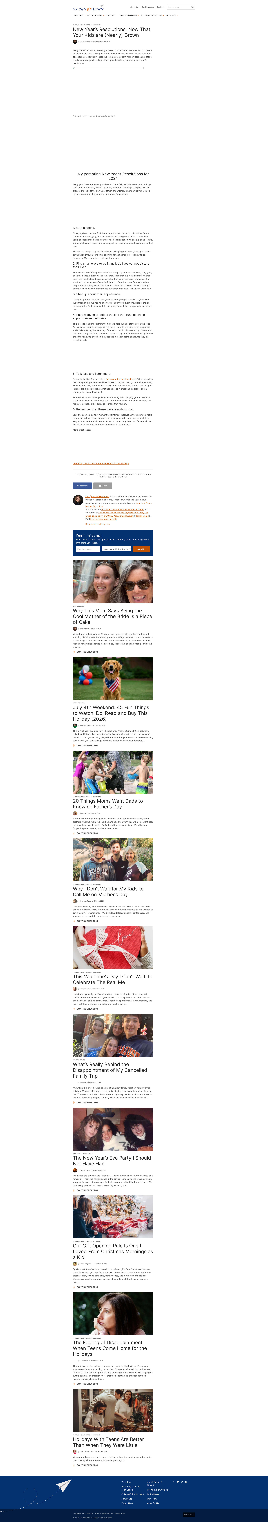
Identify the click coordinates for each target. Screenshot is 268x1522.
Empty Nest (127, 1503)
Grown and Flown (88, 7)
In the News (153, 1494)
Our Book (160, 7)
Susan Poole (84, 1360)
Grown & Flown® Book (158, 1490)
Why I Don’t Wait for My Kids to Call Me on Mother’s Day (108, 891)
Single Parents (79, 1060)
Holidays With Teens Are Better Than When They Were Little (108, 1442)
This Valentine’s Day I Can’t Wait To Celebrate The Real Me (112, 979)
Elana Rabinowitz (85, 1170)
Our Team (152, 1499)
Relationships (78, 606)
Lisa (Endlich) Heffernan (97, 496)
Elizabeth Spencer (86, 1264)
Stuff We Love (78, 703)
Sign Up (141, 549)
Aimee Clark (84, 1082)
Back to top (188, 1514)
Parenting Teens (94, 15)
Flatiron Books (142, 516)
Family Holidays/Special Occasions (87, 25)
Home (77, 474)
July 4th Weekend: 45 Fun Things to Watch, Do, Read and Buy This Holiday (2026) (111, 713)
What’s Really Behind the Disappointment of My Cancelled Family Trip (110, 1070)
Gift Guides (171, 15)
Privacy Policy (120, 1513)
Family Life (78, 15)
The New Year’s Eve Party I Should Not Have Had (112, 1161)
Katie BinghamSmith (86, 1451)
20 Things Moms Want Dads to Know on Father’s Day (108, 804)
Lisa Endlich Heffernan (87, 41)
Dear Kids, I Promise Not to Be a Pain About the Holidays (101, 463)
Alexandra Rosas (85, 989)
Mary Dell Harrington (87, 725)
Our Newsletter (148, 7)
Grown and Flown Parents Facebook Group (122, 509)
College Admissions (128, 15)
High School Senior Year (83, 1153)
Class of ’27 (111, 15)
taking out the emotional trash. (122, 379)
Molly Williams (84, 628)
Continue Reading (87, 652)
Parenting (126, 1482)
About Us (134, 7)
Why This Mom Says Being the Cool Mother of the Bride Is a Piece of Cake (112, 616)
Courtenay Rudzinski (87, 901)
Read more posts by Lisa (97, 524)
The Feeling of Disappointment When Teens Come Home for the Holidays (110, 1348)
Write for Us (153, 1503)
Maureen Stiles (85, 813)
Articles (84, 474)
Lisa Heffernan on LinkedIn (103, 519)
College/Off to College (151, 15)
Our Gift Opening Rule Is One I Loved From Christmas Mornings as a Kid (113, 1251)
